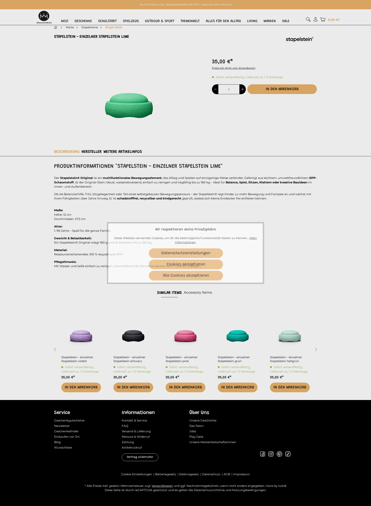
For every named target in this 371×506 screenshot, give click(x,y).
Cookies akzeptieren (186, 264)
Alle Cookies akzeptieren (186, 276)
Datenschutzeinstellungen (185, 253)
